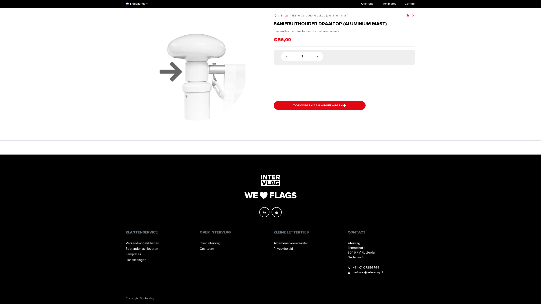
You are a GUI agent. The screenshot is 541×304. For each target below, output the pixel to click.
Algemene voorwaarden (291, 243)
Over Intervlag (210, 243)
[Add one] (317, 56)
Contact (410, 3)
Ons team (207, 249)
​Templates (389, 3)
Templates (133, 254)
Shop (284, 15)
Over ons (367, 3)
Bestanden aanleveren (142, 249)
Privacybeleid (283, 249)
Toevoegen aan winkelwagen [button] (318, 105)
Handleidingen (136, 260)
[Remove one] (286, 56)
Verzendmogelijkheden (142, 243)
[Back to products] (407, 16)
